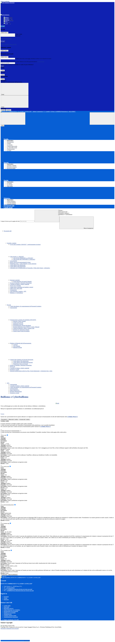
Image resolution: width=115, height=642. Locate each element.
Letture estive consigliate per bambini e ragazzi (21, 287)
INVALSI (12, 366)
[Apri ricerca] (102, 118)
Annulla (3, 110)
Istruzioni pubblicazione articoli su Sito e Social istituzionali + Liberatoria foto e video (31, 371)
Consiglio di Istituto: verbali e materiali (19, 284)
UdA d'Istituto (16, 346)
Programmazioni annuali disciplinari (22, 325)
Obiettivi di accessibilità (9, 612)
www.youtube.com (5, 550)
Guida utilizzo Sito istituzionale (17, 265)
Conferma (8, 110)
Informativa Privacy (9, 608)
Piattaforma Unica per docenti (20, 364)
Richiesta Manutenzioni (16, 391)
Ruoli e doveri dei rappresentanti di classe (20, 262)
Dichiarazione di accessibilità (11, 611)
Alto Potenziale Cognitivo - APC (18, 291)
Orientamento (13, 290)
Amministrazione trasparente (11, 617)
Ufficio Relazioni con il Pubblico (12, 610)
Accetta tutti (24, 419)
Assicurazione (13, 261)
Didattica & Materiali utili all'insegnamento (20, 343)
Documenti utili (63, 211)
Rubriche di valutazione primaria (21, 329)
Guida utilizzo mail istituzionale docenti (23, 362)
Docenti (9, 305)
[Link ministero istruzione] (7, 2)
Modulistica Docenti (18, 324)
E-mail (17, 58)
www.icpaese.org (5, 523)
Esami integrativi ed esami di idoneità (22, 281)
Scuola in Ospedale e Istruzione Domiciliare (21, 283)
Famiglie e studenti (64, 213)
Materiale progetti (17, 347)
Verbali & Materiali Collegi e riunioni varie (23, 328)
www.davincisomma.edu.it (7, 505)
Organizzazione (14, 388)
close (2, 125)
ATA (8, 383)
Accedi (2, 26)
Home (60, 210)
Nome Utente (18, 34)
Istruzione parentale (15, 280)
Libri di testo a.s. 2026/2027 (17, 256)
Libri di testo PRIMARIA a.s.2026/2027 (23, 258)
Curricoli (15, 344)
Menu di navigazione (88, 228)
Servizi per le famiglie (15, 285)
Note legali (6, 607)
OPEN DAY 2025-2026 (16, 288)
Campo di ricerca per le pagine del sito (10, 221)
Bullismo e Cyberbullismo (16, 292)
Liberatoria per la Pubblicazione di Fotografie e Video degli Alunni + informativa (30, 268)
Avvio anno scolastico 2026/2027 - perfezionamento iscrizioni (25, 244)
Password (17, 35)
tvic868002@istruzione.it (19, 589)
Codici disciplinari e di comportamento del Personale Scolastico (25, 306)
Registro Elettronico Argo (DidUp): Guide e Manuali (26, 327)
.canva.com (4, 435)
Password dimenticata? (6, 38)
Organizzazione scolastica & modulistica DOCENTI (23, 319)
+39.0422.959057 (10, 587)
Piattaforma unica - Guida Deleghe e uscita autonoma (23, 263)
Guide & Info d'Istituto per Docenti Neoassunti (21, 359)
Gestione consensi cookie (10, 615)
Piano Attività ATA (14, 390)
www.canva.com (5, 466)
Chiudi (2, 70)
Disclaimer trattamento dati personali (10, 628)
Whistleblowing (8, 614)
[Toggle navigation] (13, 118)
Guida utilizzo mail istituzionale (18, 266)
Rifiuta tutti (13, 419)
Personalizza (4, 419)
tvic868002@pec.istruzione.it (20, 590)
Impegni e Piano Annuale (19, 321)
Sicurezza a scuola (14, 369)
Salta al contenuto (5, 1)
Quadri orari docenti (18, 322)
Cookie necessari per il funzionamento (10, 430)
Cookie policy (7, 605)
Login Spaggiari (40, 61)
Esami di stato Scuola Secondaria (21, 331)
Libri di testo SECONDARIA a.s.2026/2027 (24, 259)
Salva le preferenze (12, 574)
